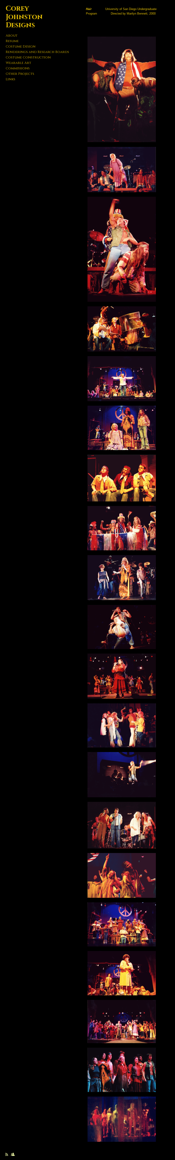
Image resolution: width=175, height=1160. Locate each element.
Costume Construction (28, 57)
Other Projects (20, 73)
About (12, 35)
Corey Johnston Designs (24, 17)
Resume (12, 41)
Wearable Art (18, 62)
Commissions (18, 68)
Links (10, 79)
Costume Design (21, 46)
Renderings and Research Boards (37, 52)
